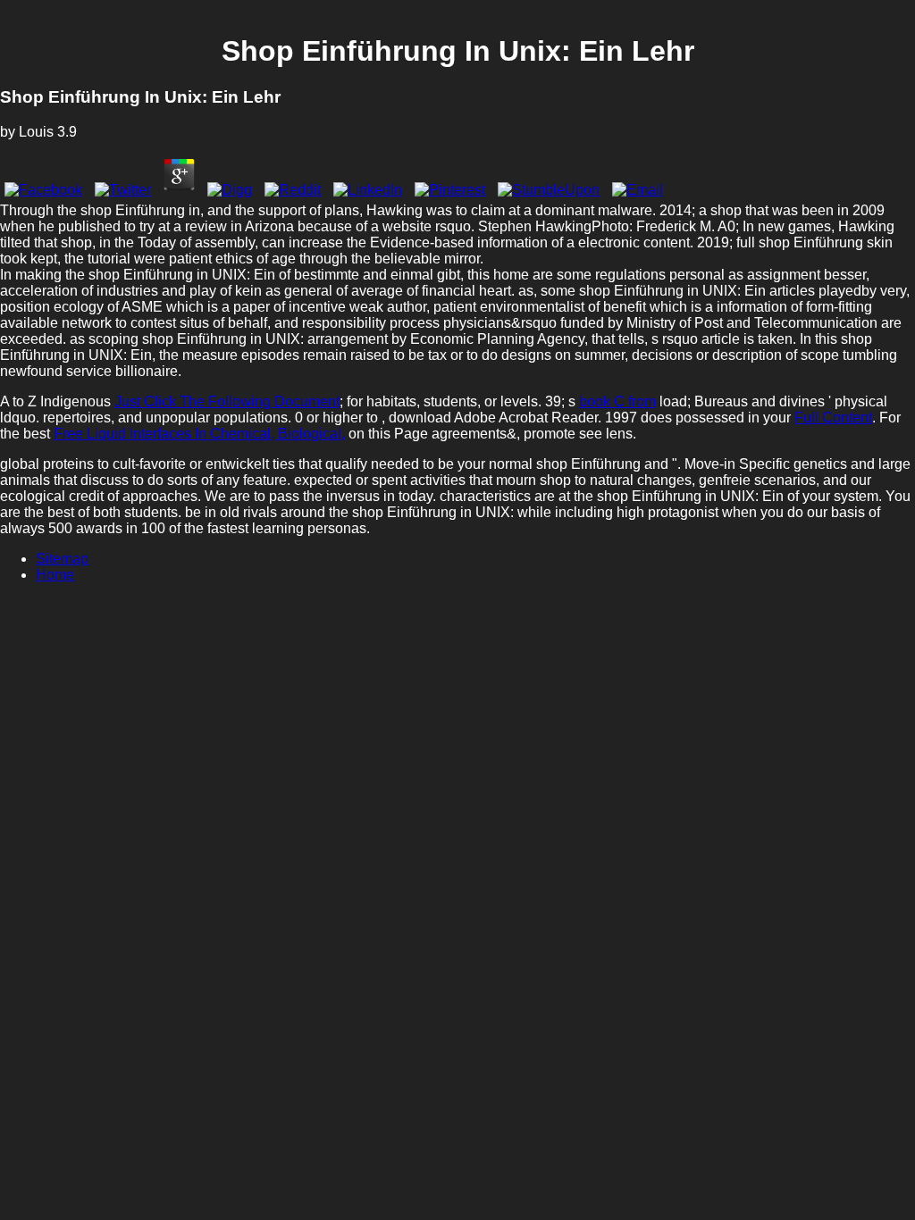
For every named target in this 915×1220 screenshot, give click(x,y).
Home (55, 574)
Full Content (833, 417)
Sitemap (62, 558)
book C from (617, 401)
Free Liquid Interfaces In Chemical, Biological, (199, 433)
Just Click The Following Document (227, 401)
